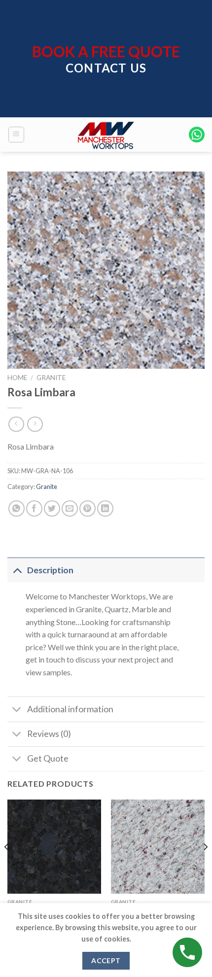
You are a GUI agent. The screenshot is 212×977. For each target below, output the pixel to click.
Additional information (70, 709)
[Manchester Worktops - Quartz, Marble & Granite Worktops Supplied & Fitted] (106, 134)
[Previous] (7, 867)
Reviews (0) (49, 734)
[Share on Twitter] (52, 508)
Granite (51, 378)
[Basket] (197, 134)
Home (17, 378)
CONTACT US (106, 68)
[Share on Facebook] (34, 508)
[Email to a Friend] (70, 508)
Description (50, 570)
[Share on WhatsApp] (16, 508)
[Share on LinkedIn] (105, 508)
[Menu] (16, 134)
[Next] (205, 867)
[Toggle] (17, 570)
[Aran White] (158, 846)
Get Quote (48, 758)
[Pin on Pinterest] (87, 508)
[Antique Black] (54, 846)
